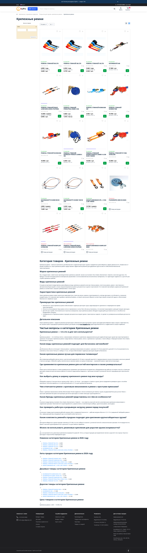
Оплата (38, 524)
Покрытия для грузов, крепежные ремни (50, 14)
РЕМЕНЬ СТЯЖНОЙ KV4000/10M (52, 458)
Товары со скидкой (80, 524)
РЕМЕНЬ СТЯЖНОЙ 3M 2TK (50, 445)
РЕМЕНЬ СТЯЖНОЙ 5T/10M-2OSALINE (53, 493)
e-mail (129, 5)
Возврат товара (40, 517)
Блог (17, 5)
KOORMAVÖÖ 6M (47, 448)
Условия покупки (40, 526)
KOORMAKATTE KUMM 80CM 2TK (52, 474)
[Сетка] (129, 23)
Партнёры (77, 522)
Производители (79, 517)
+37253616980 (120, 5)
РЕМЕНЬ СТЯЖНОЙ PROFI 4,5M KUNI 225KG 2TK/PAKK (58, 450)
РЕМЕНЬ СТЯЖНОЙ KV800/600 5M (52, 460)
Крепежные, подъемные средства (28, 14)
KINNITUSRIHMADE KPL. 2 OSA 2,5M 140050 (55, 465)
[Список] (126, 23)
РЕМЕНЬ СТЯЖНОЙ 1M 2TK (50, 446)
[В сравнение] (60, 31)
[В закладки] (57, 31)
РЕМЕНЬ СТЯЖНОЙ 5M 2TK (50, 443)
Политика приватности (42, 522)
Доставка (38, 519)
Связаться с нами (60, 517)
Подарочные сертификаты (82, 519)
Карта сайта (58, 522)
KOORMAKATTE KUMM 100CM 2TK (52, 475)
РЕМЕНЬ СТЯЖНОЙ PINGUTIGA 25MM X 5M (55, 462)
